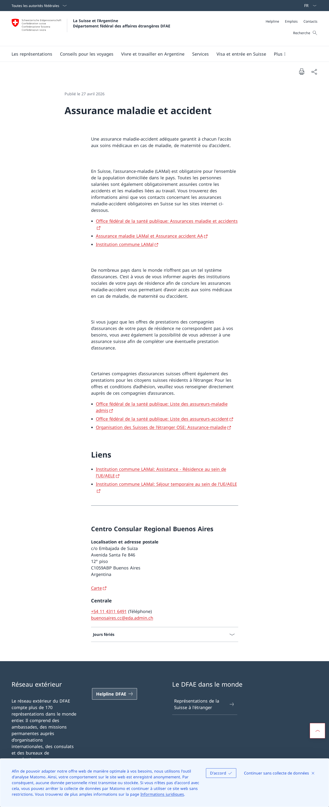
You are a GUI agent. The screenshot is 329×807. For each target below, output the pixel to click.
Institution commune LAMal (125, 244)
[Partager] (314, 71)
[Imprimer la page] (301, 71)
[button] (32, 54)
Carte (96, 588)
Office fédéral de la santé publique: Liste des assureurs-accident (162, 419)
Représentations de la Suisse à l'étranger (196, 704)
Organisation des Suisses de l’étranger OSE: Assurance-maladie (161, 427)
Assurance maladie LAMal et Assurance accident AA (149, 236)
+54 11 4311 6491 (109, 611)
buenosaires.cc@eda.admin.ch (122, 618)
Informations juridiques (162, 794)
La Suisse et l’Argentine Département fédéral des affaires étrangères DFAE (121, 23)
